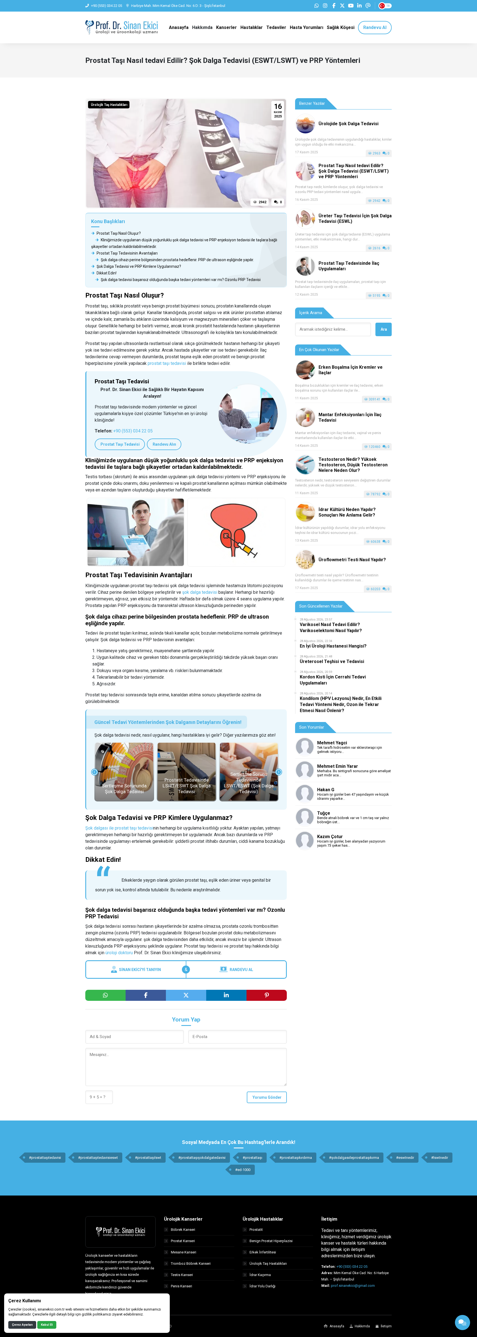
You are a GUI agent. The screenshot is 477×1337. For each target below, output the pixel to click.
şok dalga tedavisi (199, 592)
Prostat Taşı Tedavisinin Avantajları (127, 253)
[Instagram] (325, 5)
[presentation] (94, 772)
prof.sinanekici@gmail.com (353, 1285)
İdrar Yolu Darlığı (262, 1286)
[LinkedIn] (359, 5)
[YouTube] (350, 5)
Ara (384, 329)
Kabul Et (47, 1325)
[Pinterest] (267, 995)
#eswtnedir (405, 1158)
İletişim (386, 1326)
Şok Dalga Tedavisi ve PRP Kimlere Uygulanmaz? (138, 266)
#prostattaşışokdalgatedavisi (202, 1158)
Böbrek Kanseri (183, 1230)
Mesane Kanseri (183, 1252)
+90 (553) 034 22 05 (133, 431)
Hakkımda (362, 1326)
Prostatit (256, 1230)
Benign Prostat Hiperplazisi (271, 1241)
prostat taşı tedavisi (167, 363)
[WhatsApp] (316, 5)
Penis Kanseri (181, 1286)
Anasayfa (336, 1326)
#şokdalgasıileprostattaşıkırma (354, 1158)
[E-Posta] (368, 5)
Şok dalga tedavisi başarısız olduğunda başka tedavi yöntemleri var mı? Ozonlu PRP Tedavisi (180, 279)
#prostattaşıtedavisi (45, 1158)
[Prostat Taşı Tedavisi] (248, 414)
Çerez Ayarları (22, 1325)
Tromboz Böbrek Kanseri (191, 1263)
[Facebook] (333, 5)
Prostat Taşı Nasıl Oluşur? (118, 233)
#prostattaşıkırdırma (295, 1158)
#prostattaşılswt (148, 1158)
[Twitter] (342, 5)
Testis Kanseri (182, 1275)
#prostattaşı (252, 1158)
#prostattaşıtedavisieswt (98, 1158)
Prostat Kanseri (183, 1241)
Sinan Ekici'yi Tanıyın (140, 969)
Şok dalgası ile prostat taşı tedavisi (119, 828)
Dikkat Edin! (106, 273)
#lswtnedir (439, 1158)
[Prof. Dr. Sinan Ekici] (121, 27)
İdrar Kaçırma (260, 1275)
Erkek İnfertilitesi (263, 1252)
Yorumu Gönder (267, 1097)
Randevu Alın (164, 444)
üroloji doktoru (119, 952)
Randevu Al (241, 969)
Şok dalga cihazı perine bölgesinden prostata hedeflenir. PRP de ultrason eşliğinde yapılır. (177, 260)
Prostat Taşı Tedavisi (120, 444)
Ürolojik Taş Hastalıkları (109, 105)
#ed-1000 (242, 1170)
